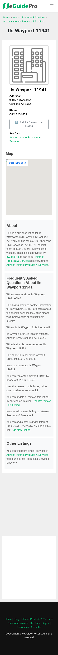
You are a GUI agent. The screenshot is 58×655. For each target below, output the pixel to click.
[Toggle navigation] (51, 6)
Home (6, 17)
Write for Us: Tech (30, 623)
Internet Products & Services (29, 17)
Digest (45, 623)
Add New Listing (21, 430)
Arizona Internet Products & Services (24, 21)
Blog (16, 619)
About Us (36, 627)
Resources (23, 627)
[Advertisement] (29, 504)
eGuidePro (12, 256)
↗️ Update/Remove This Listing (29, 124)
